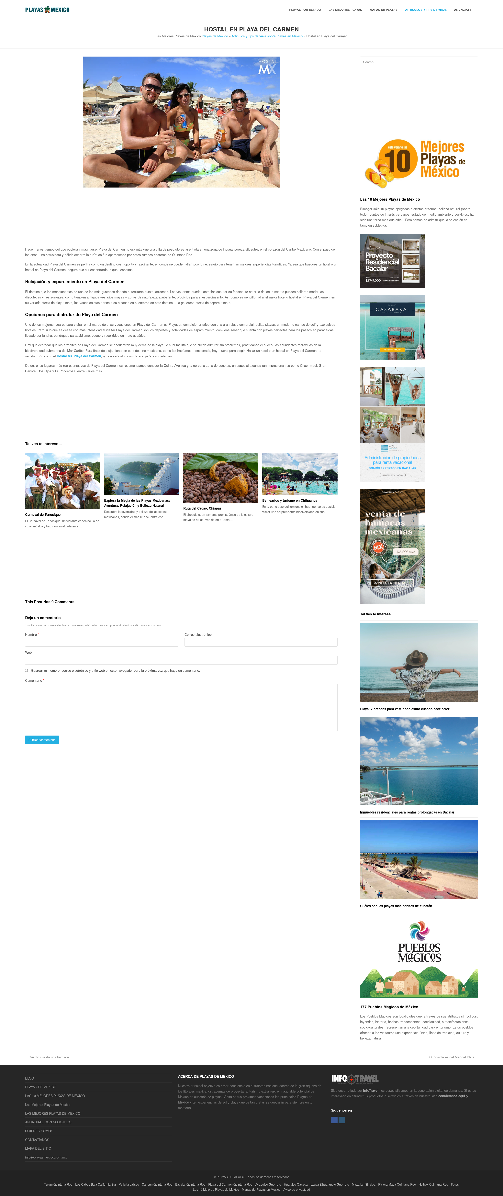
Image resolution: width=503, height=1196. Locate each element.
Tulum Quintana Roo (58, 1184)
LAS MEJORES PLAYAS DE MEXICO (52, 1113)
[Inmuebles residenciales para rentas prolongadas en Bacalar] (419, 761)
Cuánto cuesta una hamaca (49, 1056)
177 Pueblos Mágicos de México (389, 1006)
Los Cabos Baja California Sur (95, 1184)
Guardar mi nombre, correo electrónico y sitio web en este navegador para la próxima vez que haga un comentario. (115, 670)
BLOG (29, 1078)
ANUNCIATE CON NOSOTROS (48, 1121)
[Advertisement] (143, 218)
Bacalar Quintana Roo (190, 1184)
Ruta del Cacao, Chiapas (202, 508)
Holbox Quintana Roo (433, 1184)
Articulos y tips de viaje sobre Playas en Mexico (267, 35)
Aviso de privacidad (296, 1189)
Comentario (34, 680)
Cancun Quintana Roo (157, 1184)
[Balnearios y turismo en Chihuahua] (299, 474)
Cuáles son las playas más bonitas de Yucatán (396, 905)
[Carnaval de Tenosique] (62, 481)
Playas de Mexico (215, 35)
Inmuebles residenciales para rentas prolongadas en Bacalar (407, 812)
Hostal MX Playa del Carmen (79, 356)
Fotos (455, 1184)
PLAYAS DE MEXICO (40, 1086)
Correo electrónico (199, 634)
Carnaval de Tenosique (43, 514)
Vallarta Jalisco (129, 1184)
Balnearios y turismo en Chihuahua (289, 500)
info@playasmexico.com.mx (46, 1157)
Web (28, 652)
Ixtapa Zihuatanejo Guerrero (329, 1184)
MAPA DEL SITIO (38, 1148)
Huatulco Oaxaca (296, 1184)
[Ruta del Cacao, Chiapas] (220, 478)
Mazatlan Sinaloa (363, 1184)
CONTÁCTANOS (37, 1139)
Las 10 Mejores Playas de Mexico (390, 199)
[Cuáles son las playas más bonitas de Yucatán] (419, 859)
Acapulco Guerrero (268, 1184)
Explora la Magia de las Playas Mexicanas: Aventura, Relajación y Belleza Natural (137, 503)
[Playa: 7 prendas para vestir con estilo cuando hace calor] (419, 662)
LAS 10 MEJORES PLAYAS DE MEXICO (55, 1095)
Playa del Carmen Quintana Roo (230, 1184)
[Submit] (474, 62)
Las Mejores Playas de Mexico (47, 1104)
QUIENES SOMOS (39, 1130)
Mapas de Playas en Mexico (261, 1189)
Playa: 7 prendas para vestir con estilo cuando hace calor (405, 708)
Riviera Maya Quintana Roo (397, 1184)
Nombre (32, 634)
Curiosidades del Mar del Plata (451, 1056)
